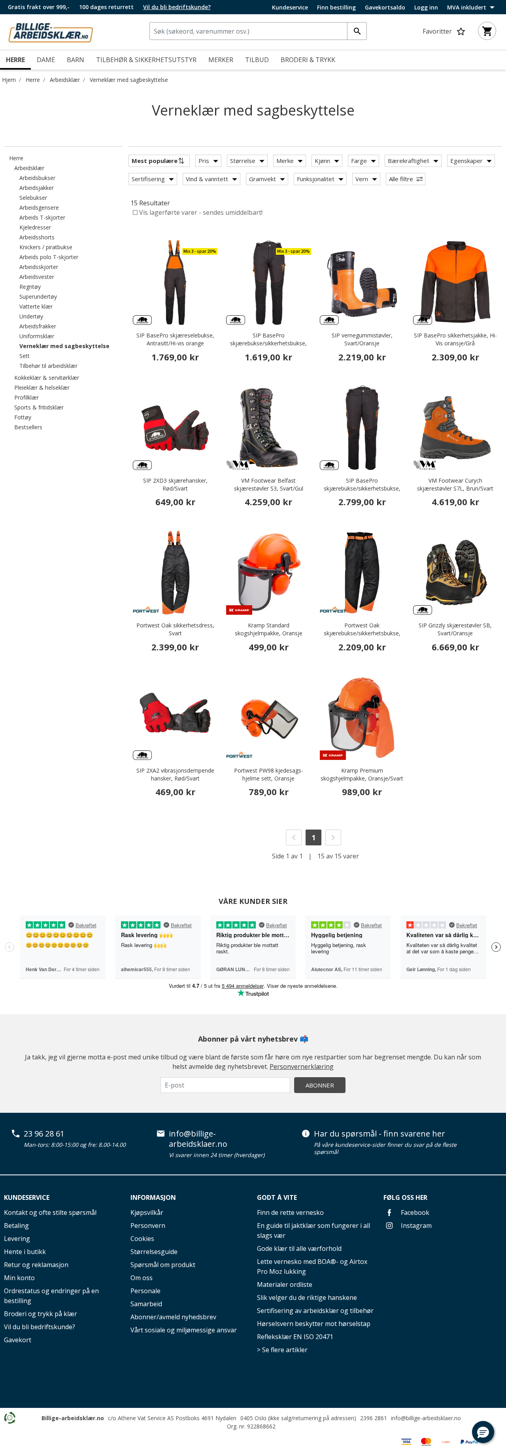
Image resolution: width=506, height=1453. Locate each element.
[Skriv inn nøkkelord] (357, 31)
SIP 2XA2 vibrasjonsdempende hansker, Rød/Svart (175, 774)
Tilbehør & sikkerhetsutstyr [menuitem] (146, 59)
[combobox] (258, 31)
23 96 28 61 (44, 1134)
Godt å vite (277, 1197)
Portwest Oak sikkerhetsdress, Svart (175, 629)
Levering (17, 1238)
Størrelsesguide (153, 1251)
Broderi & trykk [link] (308, 59)
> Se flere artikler (282, 1349)
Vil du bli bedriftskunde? (39, 1326)
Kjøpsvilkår (146, 1212)
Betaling (16, 1225)
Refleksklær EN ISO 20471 (295, 1336)
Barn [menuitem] (75, 59)
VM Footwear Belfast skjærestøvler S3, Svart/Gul (268, 484)
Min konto (19, 1277)
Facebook (414, 1212)
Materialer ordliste (284, 1284)
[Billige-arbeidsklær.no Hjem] (50, 31)
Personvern (147, 1225)
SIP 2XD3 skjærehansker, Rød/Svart (175, 484)
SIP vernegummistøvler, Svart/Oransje (362, 339)
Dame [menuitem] (46, 59)
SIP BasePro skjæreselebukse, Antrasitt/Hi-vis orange (175, 339)
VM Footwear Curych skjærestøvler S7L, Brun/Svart (455, 484)
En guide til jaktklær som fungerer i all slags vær (313, 1230)
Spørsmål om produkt (162, 1264)
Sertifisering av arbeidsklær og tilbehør (315, 1310)
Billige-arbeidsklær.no (73, 1418)
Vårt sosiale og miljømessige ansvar (183, 1330)
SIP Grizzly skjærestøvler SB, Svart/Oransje (455, 629)
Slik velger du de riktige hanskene (307, 1297)
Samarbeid (146, 1304)
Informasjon (153, 1197)
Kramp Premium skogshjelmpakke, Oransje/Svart (362, 774)
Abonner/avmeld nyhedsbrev (173, 1317)
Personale (145, 1290)
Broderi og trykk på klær (40, 1313)
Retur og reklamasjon (36, 1264)
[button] (483, 1432)
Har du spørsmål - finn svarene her (379, 1134)
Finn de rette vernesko (290, 1212)
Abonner (320, 1085)
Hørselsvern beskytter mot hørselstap (313, 1323)
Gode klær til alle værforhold (299, 1248)
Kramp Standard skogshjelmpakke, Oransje (268, 629)
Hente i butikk (25, 1251)
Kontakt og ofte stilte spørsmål (50, 1212)
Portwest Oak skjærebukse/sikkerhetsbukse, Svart (362, 633)
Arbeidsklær (65, 79)
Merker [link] (220, 59)
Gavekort (17, 1340)
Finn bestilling (336, 7)
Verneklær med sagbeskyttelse (129, 79)
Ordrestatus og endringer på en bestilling (51, 1295)
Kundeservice (290, 7)
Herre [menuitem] (15, 59)
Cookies (142, 1238)
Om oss (141, 1277)
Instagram (415, 1225)
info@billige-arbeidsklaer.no (198, 1139)
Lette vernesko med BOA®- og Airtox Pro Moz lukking (312, 1266)
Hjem (9, 79)
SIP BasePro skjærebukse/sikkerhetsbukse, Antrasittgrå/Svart (268, 343)
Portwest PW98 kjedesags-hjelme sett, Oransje (268, 774)
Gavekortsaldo (385, 7)
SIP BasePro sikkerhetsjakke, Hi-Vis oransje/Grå (455, 339)
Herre (33, 79)
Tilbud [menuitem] (257, 59)
